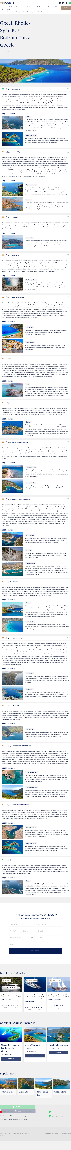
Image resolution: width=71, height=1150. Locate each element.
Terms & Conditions (12, 1116)
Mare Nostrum (54, 1000)
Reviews (50, 7)
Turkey (18, 12)
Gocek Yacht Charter (12, 973)
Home (2, 7)
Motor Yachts (27, 7)
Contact (8, 9)
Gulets (18, 7)
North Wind (30, 1001)
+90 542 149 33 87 (57, 1116)
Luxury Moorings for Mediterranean (18, 1119)
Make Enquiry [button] (66, 8)
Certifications (3, 1119)
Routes (45, 7)
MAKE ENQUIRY (34, 951)
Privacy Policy (22, 1116)
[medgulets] (7, 3)
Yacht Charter (9, 7)
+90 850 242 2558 (57, 1112)
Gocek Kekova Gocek (58, 1045)
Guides (57, 7)
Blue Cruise (10, 12)
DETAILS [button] (11, 1059)
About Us (2, 1116)
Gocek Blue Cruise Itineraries (17, 1022)
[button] (60, 3)
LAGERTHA (6, 1000)
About (2, 9)
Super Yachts (37, 7)
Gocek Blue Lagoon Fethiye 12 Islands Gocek (10, 1048)
